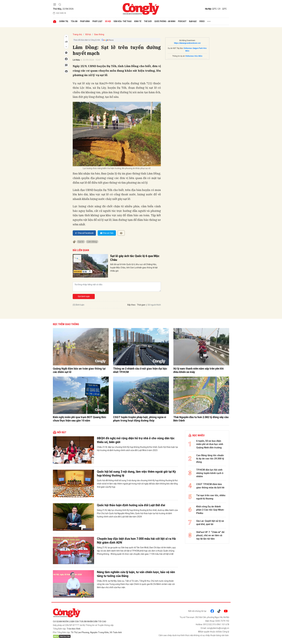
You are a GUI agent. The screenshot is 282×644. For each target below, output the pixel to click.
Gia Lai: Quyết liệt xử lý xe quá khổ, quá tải (210, 523)
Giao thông (99, 34)
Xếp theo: (131, 305)
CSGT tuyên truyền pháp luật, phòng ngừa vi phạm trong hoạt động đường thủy (139, 419)
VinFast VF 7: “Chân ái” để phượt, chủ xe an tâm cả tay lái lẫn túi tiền (210, 535)
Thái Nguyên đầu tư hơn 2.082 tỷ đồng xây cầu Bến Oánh (201, 419)
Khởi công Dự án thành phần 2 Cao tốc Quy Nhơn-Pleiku (210, 510)
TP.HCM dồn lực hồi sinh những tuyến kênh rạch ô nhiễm (209, 473)
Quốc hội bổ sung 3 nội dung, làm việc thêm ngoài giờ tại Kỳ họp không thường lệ (136, 473)
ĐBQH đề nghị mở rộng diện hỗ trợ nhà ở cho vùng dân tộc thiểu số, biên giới (135, 440)
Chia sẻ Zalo (108, 233)
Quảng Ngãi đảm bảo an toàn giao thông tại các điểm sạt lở (79, 370)
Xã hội (108, 21)
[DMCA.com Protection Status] (96, 636)
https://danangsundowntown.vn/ (187, 43)
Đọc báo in (61, 13)
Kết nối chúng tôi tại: (197, 611)
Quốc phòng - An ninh (164, 21)
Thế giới (148, 21)
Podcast (182, 21)
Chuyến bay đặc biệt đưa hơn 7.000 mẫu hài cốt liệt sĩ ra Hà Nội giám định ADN (136, 540)
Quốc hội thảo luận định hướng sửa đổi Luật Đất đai (131, 505)
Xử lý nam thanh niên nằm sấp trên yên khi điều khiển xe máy (198, 370)
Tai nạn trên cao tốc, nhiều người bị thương (210, 497)
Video (202, 21)
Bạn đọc (193, 21)
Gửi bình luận (84, 296)
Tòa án (74, 21)
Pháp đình (85, 21)
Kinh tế (137, 21)
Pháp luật (97, 21)
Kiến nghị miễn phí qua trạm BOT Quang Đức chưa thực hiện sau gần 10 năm (79, 419)
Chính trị (63, 21)
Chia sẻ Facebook (86, 233)
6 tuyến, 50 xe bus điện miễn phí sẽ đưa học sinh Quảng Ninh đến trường (209, 444)
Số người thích (154, 305)
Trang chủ (77, 34)
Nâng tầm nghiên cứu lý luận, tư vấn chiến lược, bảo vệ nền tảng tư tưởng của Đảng (136, 574)
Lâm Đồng (92, 242)
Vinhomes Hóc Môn (193, 56)
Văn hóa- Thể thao (123, 21)
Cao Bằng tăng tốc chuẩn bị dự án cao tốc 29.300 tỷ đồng (210, 458)
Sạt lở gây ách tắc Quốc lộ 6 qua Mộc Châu (134, 258)
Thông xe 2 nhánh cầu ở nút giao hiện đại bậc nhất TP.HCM (140, 370)
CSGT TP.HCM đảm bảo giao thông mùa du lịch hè (210, 486)
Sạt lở (80, 242)
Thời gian (141, 305)
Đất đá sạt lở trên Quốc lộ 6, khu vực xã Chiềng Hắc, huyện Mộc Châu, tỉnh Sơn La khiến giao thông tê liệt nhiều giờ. (134, 267)
